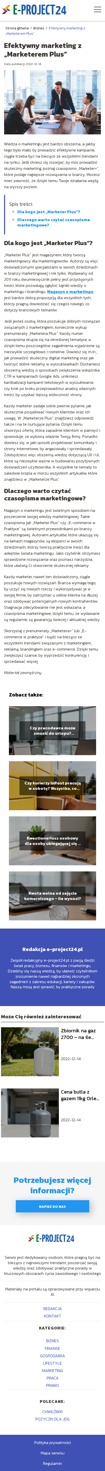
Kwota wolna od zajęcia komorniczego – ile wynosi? (52, 896)
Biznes (39, 28)
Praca (53, 1378)
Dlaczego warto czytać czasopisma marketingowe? (53, 222)
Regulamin (52, 1463)
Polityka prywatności (52, 1442)
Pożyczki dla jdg (52, 1419)
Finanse (52, 1348)
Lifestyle (52, 1363)
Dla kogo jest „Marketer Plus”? (48, 212)
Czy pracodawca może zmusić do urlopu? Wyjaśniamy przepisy (52, 730)
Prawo (52, 1385)
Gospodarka (52, 1356)
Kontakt (52, 1316)
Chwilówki (52, 1412)
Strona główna (17, 28)
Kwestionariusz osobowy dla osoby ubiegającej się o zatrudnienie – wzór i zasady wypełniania (53, 840)
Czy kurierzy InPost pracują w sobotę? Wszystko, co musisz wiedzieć (52, 785)
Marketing (52, 1370)
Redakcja (52, 1308)
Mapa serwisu (52, 1453)
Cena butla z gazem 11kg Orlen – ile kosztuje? (80, 1095)
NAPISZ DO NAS (52, 1206)
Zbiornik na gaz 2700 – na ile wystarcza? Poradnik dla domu (78, 1034)
